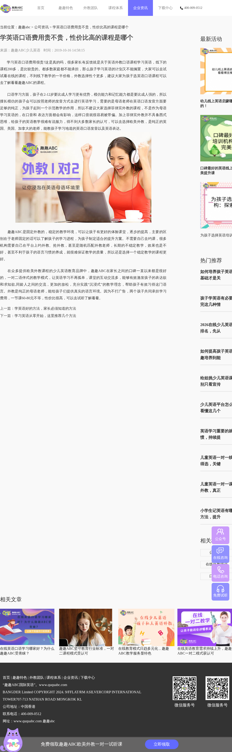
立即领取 (162, 744)
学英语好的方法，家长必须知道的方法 (45, 308)
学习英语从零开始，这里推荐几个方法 (45, 316)
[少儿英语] (13, 8)
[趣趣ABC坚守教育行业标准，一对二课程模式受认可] (85, 645)
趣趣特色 (65, 8)
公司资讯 (41, 27)
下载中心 (165, 8)
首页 (40, 8)
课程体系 (115, 8)
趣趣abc (24, 27)
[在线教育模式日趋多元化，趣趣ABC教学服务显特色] (146, 645)
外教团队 (90, 8)
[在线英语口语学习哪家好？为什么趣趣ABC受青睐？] (27, 644)
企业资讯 (140, 8)
